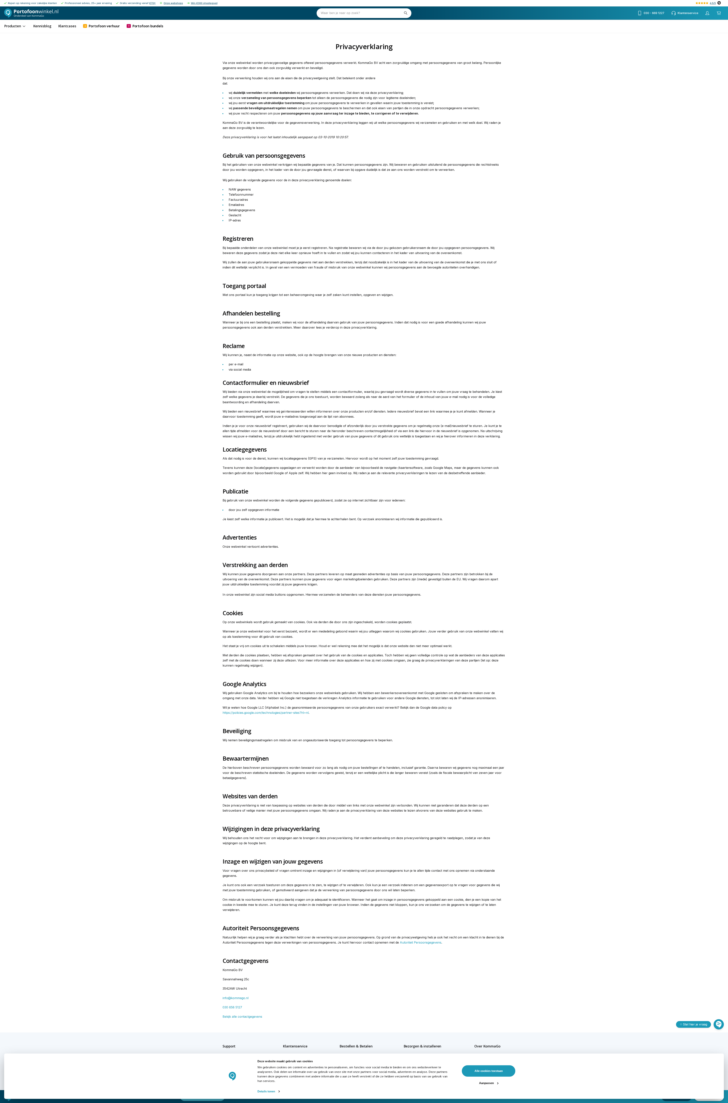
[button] (237, 1046)
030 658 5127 (232, 1007)
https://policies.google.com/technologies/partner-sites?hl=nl (266, 713)
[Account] (707, 13)
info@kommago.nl (236, 998)
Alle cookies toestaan (489, 1070)
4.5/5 (713, 3)
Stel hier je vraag (695, 1024)
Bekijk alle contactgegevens (242, 1016)
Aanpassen (486, 1083)
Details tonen (266, 1091)
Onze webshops (173, 3)
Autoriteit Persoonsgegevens (420, 942)
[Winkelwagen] (719, 13)
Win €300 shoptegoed (204, 3)
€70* (152, 3)
